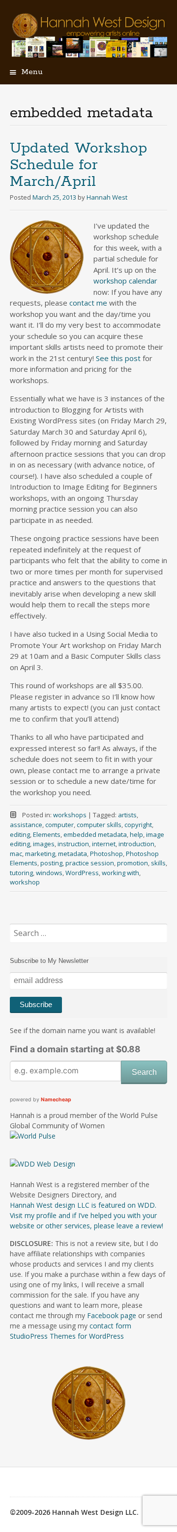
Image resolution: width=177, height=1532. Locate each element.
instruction (73, 843)
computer (59, 824)
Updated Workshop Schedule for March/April (78, 165)
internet (104, 843)
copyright (138, 824)
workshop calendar (125, 281)
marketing (40, 853)
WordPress (82, 872)
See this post (118, 358)
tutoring (21, 872)
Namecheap (56, 1099)
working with (120, 872)
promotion (132, 862)
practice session (89, 862)
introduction (136, 843)
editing (20, 834)
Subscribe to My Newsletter (49, 960)
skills (158, 862)
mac (16, 853)
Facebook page (111, 1315)
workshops (70, 814)
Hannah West (107, 197)
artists (127, 814)
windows (49, 872)
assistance (26, 824)
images (44, 843)
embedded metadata (95, 834)
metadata (72, 853)
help (136, 834)
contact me (88, 303)
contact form (110, 1325)
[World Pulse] (33, 1136)
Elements (46, 834)
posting (51, 862)
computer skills (99, 824)
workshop (25, 882)
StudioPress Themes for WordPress (67, 1336)
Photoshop (106, 853)
